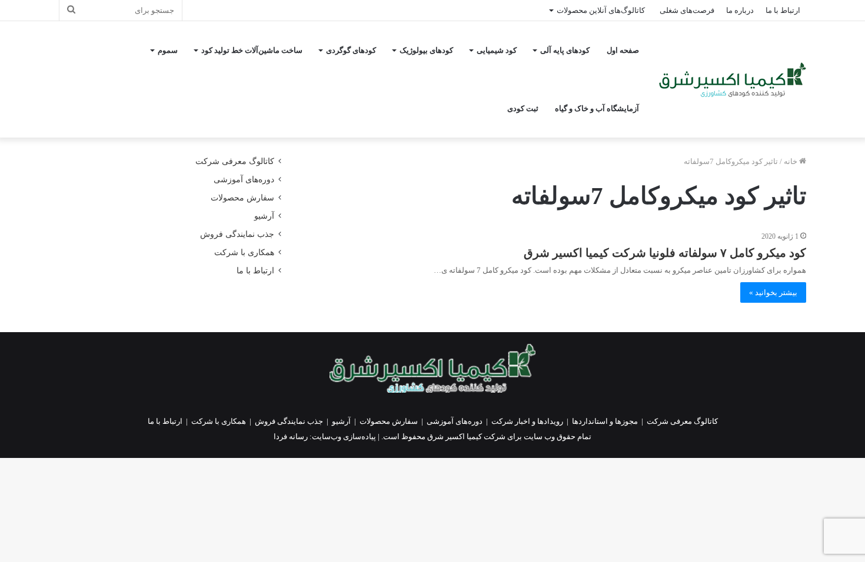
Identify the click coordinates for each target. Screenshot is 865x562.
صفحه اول (623, 50)
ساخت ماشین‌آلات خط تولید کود (251, 50)
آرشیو (264, 216)
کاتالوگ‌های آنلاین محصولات (601, 10)
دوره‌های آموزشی (244, 179)
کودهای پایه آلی (565, 50)
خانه (791, 161)
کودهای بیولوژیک (426, 50)
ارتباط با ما (783, 10)
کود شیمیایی (497, 50)
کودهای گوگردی (351, 50)
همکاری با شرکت (244, 252)
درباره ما (740, 10)
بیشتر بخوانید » (773, 292)
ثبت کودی (522, 108)
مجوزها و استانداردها (605, 421)
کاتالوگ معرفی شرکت (234, 161)
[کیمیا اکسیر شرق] (732, 79)
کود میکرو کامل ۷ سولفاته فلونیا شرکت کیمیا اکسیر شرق (665, 252)
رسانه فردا (291, 436)
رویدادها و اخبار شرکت (527, 421)
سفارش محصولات (242, 197)
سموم (168, 50)
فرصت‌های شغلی (687, 10)
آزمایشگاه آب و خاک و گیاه (597, 108)
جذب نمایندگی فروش (237, 234)
